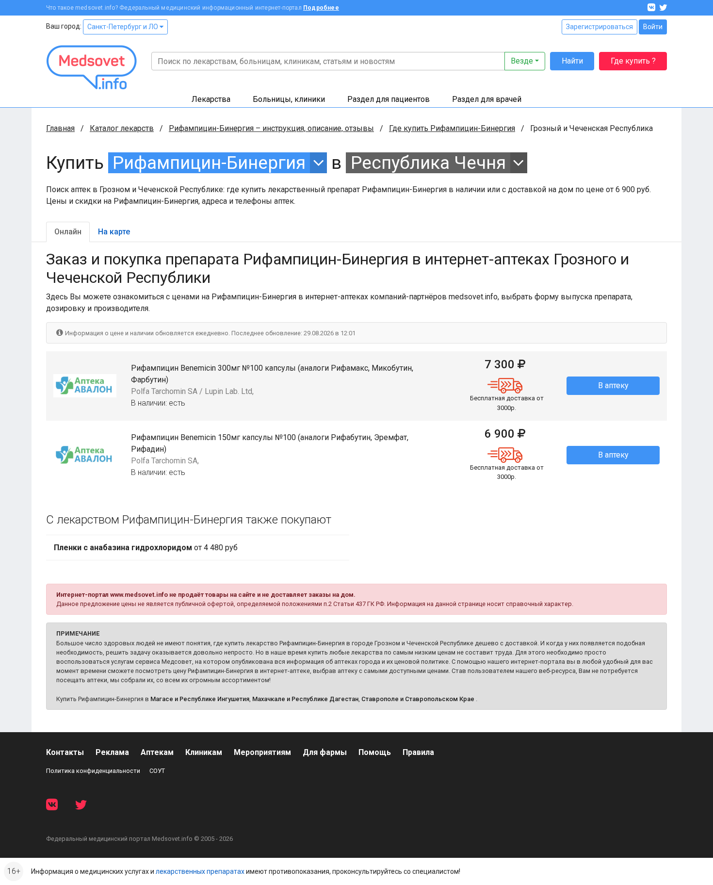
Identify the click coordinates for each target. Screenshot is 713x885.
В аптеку (613, 385)
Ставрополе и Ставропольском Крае (417, 699)
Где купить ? (633, 61)
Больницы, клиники (289, 99)
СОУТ (157, 770)
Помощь (374, 752)
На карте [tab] (114, 231)
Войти (653, 27)
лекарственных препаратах (200, 871)
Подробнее (321, 7)
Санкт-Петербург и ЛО (123, 27)
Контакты (65, 752)
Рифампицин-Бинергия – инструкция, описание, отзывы (271, 128)
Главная (60, 128)
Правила (418, 752)
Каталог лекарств (122, 128)
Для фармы (325, 752)
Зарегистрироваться (599, 27)
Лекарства (211, 99)
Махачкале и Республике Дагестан (305, 699)
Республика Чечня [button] (428, 162)
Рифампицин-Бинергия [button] (209, 162)
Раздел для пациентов (388, 99)
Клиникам (203, 752)
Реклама (112, 752)
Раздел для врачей (486, 99)
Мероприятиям (262, 752)
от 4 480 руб (146, 547)
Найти (572, 61)
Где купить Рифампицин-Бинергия (452, 128)
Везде (522, 61)
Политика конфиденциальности (93, 770)
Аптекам (157, 752)
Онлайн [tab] (67, 231)
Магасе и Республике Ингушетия (199, 699)
